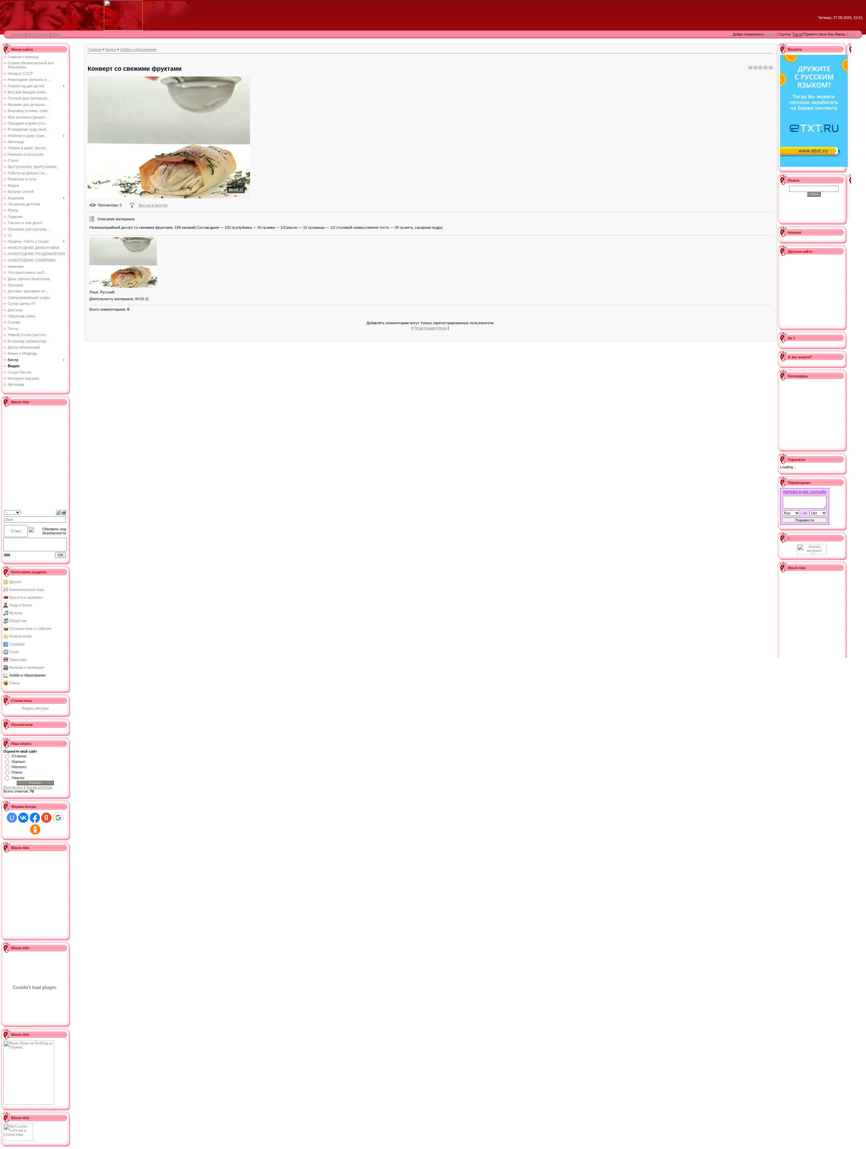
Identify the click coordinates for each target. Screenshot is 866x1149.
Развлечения (20, 636)
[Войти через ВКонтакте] (23, 818)
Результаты (13, 787)
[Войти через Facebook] (35, 818)
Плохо (17, 772)
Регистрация (38, 34)
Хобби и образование (27, 675)
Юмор (14, 683)
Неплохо (19, 767)
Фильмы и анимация (26, 667)
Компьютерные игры (26, 590)
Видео (111, 49)
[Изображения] (123, 262)
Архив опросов (39, 787)
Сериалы (17, 644)
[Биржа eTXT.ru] (814, 110)
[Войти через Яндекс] (46, 818)
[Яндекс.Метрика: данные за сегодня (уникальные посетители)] (35, 708)
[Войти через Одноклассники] (35, 829)
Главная (17, 34)
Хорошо (18, 761)
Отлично (19, 756)
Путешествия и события (30, 628)
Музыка (15, 613)
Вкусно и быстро (153, 205)
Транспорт (18, 660)
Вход (56, 34)
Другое (15, 582)
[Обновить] (58, 512)
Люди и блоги (20, 605)
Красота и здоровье (26, 597)
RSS (852, 34)
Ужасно (18, 778)
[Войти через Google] (58, 817)
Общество (18, 621)
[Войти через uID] (12, 818)
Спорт (14, 652)
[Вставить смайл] (64, 512)
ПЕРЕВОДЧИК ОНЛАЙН (804, 492)
